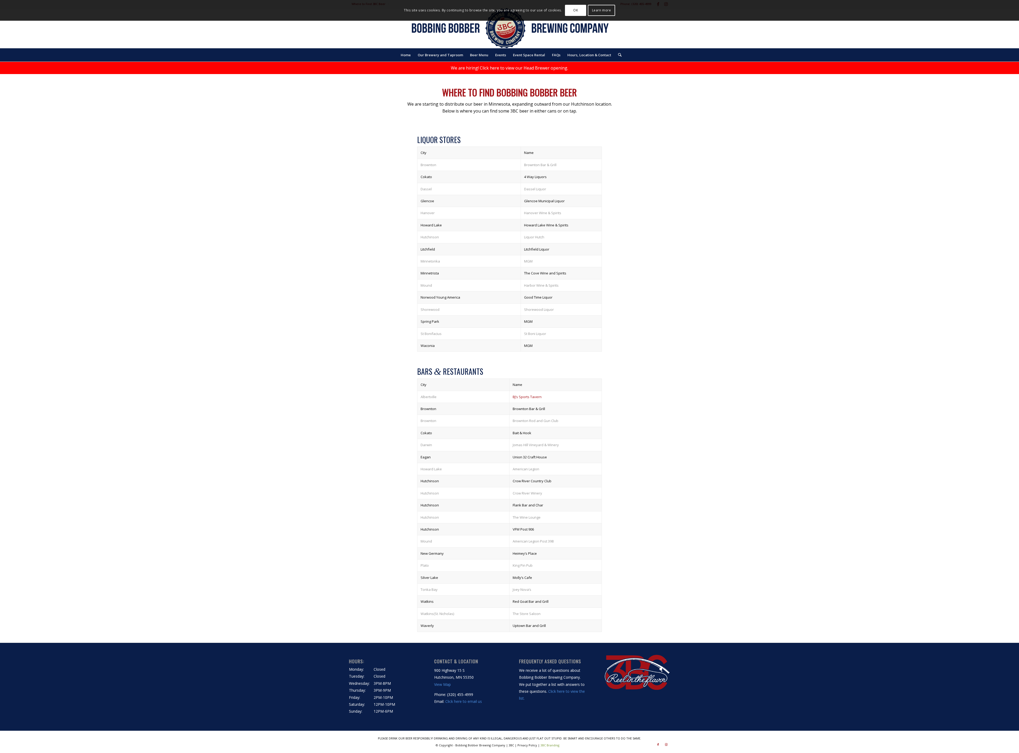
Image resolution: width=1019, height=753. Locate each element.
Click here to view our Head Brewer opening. (524, 68)
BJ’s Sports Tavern (527, 396)
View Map (442, 684)
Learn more (601, 10)
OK (575, 10)
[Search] (618, 55)
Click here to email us (463, 701)
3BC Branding (550, 745)
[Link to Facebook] (658, 744)
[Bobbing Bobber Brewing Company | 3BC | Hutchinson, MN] (509, 28)
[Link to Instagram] (666, 744)
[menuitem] (405, 55)
